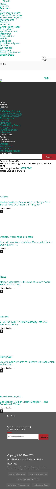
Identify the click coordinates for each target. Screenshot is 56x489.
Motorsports (7, 19)
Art (1, 10)
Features (4, 8)
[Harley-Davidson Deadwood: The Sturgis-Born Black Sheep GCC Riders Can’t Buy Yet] (23, 194)
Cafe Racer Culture (10, 13)
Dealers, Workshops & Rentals (16, 236)
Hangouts (5, 50)
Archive (4, 197)
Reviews (4, 6)
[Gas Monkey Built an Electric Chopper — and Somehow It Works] (23, 394)
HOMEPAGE (26, 168)
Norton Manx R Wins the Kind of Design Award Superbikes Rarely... (25, 283)
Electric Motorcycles (10, 17)
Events (3, 38)
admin (3, 248)
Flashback (5, 24)
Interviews (5, 33)
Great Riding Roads (10, 26)
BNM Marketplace (10, 43)
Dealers (4, 45)
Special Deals (7, 54)
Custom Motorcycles (11, 15)
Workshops (6, 47)
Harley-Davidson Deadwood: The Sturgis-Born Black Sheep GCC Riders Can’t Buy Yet (25, 203)
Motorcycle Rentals (10, 52)
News (3, 3)
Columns (4, 22)
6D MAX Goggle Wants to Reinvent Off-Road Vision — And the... (27, 363)
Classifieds (5, 40)
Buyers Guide (7, 36)
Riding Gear (6, 29)
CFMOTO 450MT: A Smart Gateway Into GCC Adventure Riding (23, 323)
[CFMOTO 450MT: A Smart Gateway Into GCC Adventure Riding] (23, 314)
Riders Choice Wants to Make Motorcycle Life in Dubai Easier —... (25, 243)
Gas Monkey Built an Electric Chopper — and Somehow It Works (24, 403)
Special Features (9, 31)
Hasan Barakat (6, 208)
